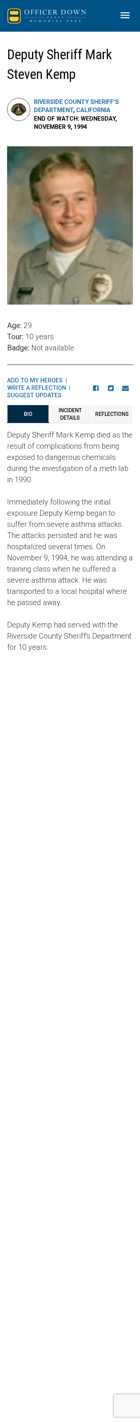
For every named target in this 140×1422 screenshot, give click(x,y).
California (93, 110)
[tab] (28, 414)
